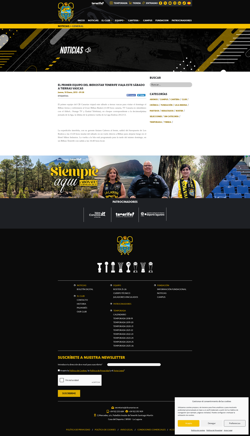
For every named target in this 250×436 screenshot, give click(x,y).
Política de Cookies (78, 370)
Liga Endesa (181, 105)
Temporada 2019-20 (123, 322)
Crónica (154, 105)
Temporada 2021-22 (123, 330)
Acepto (188, 423)
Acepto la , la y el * (92, 370)
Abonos (154, 99)
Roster (179, 110)
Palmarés (82, 307)
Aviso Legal (228, 430)
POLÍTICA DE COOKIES (105, 429)
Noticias (81, 285)
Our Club (82, 311)
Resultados (167, 110)
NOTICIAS (64, 26)
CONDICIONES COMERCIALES (151, 429)
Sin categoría (171, 116)
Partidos (154, 110)
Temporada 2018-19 (123, 318)
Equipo (117, 285)
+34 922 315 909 (136, 411)
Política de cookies (198, 430)
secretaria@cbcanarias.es (126, 407)
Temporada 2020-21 (123, 326)
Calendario (119, 314)
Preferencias (234, 423)
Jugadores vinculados (125, 297)
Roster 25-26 (119, 289)
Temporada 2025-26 (123, 345)
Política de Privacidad (214, 430)
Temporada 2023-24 (123, 338)
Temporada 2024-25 (123, 342)
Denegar (212, 423)
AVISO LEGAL (126, 429)
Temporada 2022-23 (123, 334)
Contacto (82, 300)
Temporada (156, 122)
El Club (81, 296)
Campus (164, 99)
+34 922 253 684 (116, 411)
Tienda (167, 122)
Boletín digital (85, 289)
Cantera (175, 99)
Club (184, 99)
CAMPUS (161, 297)
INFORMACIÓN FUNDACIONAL (171, 289)
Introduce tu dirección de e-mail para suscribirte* (80, 364)
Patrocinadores (122, 304)
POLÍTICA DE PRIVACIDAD (78, 429)
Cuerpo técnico (121, 293)
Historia (81, 304)
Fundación (166, 105)
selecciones (156, 116)
